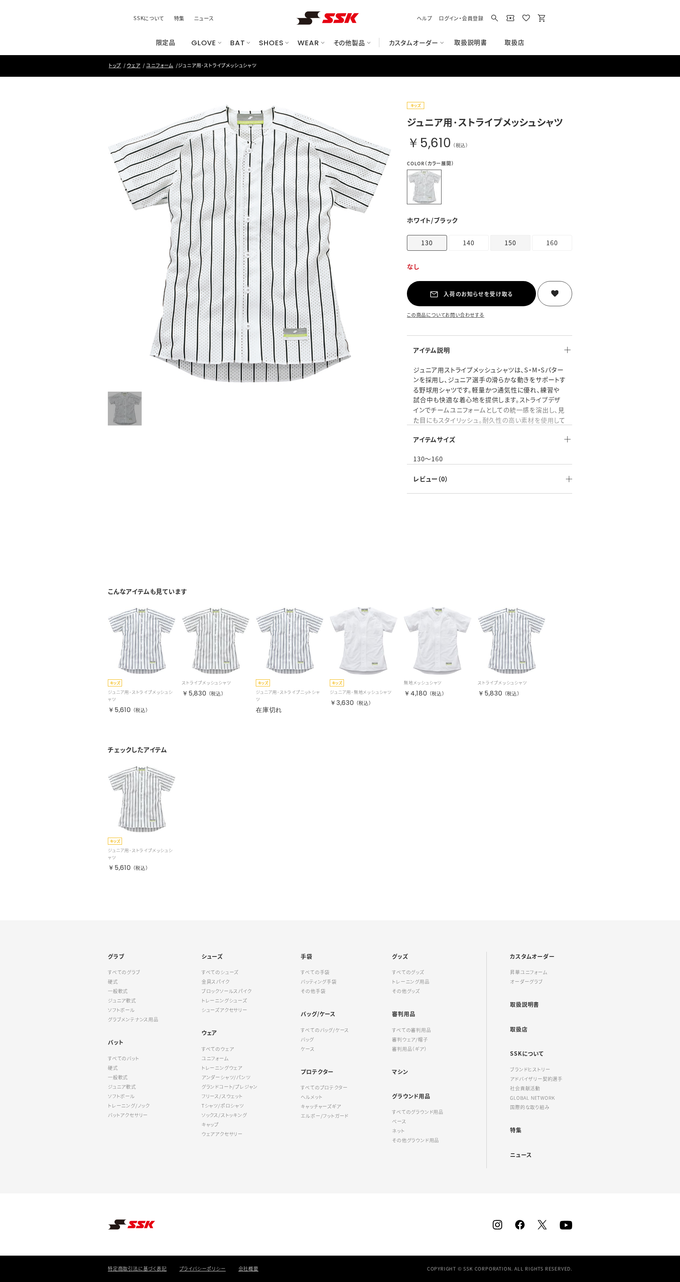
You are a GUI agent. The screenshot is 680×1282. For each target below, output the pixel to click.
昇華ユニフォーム (528, 972)
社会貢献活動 (525, 1088)
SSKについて (148, 18)
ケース (307, 1049)
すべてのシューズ (219, 972)
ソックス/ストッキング (224, 1115)
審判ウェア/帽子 (410, 1039)
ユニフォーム (215, 1058)
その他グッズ (406, 991)
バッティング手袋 (318, 981)
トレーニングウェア (221, 1068)
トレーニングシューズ (224, 1000)
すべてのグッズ (408, 972)
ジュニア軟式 (122, 1000)
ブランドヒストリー (530, 1069)
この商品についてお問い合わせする (445, 314)
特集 (179, 18)
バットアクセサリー (128, 1115)
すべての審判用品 (411, 1030)
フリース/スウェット (222, 1096)
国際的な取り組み (529, 1107)
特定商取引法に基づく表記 (137, 1268)
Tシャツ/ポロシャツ (222, 1105)
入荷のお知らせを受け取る (478, 294)
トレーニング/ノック (129, 1105)
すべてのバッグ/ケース (325, 1030)
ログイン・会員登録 (461, 18)
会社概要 (248, 1268)
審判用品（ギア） (409, 1049)
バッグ (307, 1039)
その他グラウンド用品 (415, 1140)
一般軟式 (118, 991)
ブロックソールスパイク (226, 991)
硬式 (113, 981)
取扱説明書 (524, 1004)
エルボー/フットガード (325, 1116)
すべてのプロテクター (324, 1087)
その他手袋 (313, 991)
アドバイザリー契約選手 (536, 1079)
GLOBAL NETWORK (532, 1097)
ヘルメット (311, 1097)
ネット (398, 1130)
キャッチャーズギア (321, 1106)
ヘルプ (424, 18)
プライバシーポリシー (202, 1268)
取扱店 (518, 1029)
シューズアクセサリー (224, 1010)
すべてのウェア (217, 1049)
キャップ (210, 1124)
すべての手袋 (315, 972)
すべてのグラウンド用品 (417, 1112)
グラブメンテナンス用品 (133, 1019)
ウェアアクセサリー (222, 1134)
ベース (399, 1121)
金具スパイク (215, 981)
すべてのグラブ (124, 972)
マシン (400, 1071)
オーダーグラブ (526, 981)
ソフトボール (121, 1010)
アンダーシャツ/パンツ (226, 1077)
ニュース (204, 18)
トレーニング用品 (410, 981)
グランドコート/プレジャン (229, 1086)
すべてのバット (123, 1058)
